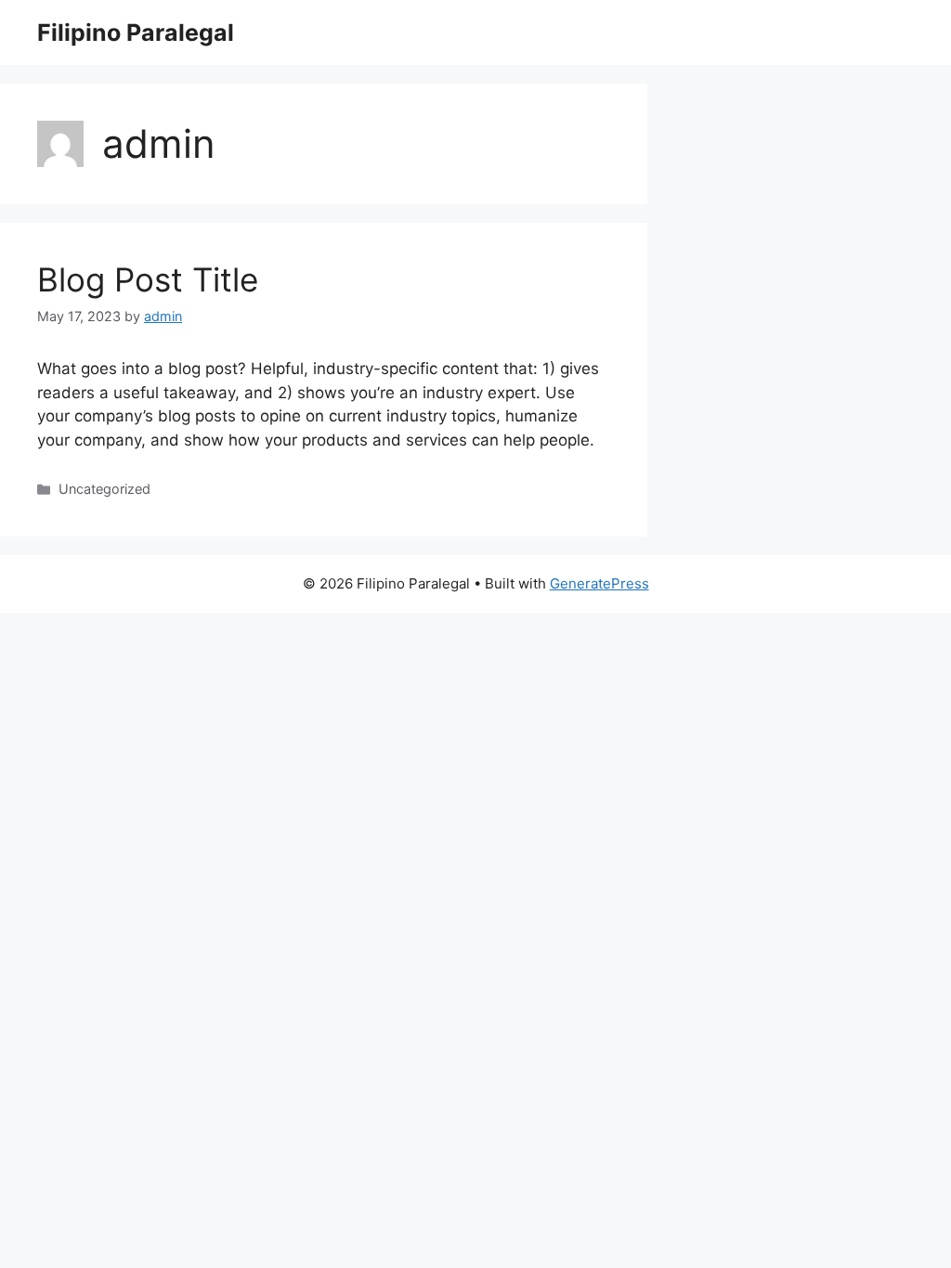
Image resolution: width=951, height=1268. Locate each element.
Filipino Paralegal (135, 32)
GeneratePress (599, 583)
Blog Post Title (147, 279)
